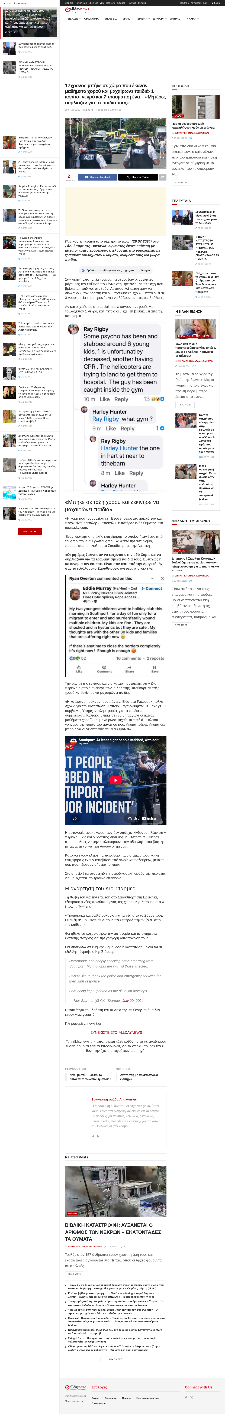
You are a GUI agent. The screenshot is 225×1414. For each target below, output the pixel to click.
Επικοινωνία (99, 1403)
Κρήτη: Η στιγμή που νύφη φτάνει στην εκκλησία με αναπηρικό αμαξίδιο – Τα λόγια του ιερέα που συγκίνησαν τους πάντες (207, 433)
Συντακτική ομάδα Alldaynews (114, 1099)
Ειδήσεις (69, 3)
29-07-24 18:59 (72, 109)
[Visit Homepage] (77, 10)
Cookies (126, 1398)
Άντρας (132, 3)
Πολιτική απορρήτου (147, 1398)
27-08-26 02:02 (112, 1247)
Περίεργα (110, 3)
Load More (30, 531)
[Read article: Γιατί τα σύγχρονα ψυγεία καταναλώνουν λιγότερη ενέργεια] (196, 107)
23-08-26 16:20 (207, 504)
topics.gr (79, 1401)
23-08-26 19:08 (207, 457)
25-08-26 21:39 (180, 581)
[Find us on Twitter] (191, 1397)
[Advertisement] (29, 107)
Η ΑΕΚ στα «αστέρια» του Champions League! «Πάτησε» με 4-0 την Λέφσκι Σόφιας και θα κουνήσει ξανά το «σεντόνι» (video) (37, 302)
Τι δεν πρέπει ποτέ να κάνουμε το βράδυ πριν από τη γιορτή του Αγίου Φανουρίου (36, 326)
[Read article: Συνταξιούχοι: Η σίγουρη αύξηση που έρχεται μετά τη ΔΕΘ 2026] (182, 217)
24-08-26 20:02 (184, 366)
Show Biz (93, 3)
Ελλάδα (179, 116)
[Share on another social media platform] (162, 177)
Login (217, 3)
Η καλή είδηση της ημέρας (194, 336)
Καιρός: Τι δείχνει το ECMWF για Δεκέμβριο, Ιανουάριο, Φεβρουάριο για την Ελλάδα (37, 490)
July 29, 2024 (133, 1001)
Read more (76, 1274)
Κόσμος (88, 109)
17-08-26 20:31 (180, 138)
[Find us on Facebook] (186, 1397)
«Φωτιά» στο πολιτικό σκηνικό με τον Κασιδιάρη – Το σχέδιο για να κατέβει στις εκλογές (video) (36, 511)
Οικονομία (82, 3)
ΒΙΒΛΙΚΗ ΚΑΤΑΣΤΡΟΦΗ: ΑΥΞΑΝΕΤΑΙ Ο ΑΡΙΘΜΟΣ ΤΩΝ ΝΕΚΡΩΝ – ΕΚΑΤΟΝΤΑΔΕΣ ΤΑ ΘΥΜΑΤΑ (113, 1232)
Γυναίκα (142, 3)
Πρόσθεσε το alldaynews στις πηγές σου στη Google (118, 270)
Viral (102, 3)
